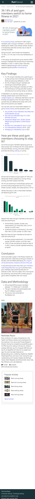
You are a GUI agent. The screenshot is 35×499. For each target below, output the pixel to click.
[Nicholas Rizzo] (2, 20)
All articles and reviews (10, 367)
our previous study (8, 42)
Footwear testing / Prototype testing (12, 493)
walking (16, 151)
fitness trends (9, 109)
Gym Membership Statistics (13, 127)
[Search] (3, 2)
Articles (3, 6)
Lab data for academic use (9, 496)
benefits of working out (19, 67)
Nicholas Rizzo (9, 20)
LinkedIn (13, 365)
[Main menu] (31, 2)
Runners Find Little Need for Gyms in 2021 (18, 125)
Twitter (5, 365)
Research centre (10, 6)
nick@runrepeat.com (7, 98)
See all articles (9, 399)
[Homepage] (17, 2)
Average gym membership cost (14, 129)
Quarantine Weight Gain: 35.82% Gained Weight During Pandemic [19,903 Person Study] (17, 121)
